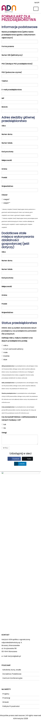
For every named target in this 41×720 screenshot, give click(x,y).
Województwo (7, 186)
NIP (3, 98)
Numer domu (7, 134)
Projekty (5, 694)
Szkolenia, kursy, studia (11, 670)
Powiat (4, 177)
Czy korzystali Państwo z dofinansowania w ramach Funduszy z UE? (19, 418)
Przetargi (6, 698)
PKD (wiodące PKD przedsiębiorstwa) (17, 64)
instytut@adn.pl (14, 656)
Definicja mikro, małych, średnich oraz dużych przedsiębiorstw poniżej (17, 339)
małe (5, 352)
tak (4, 424)
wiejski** (6, 203)
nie (4, 428)
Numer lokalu (7, 143)
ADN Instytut (18, 718)
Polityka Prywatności (11, 706)
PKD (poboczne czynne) (12, 72)
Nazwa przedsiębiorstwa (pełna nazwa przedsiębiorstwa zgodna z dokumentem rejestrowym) (18, 35)
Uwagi (4, 432)
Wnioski (5, 702)
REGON (4, 107)
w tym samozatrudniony (13, 349)
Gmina (4, 169)
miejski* (6, 199)
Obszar (5, 195)
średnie (6, 356)
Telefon (5, 81)
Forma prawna (8, 46)
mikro (5, 345)
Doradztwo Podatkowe (11, 674)
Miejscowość (7, 160)
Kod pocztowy (7, 151)
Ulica (4, 126)
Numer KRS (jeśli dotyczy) (12, 55)
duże (5, 359)
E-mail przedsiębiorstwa (12, 89)
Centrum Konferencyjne (12, 678)
